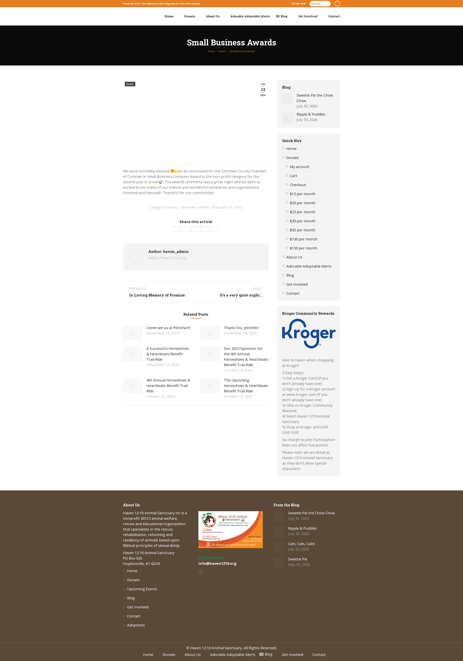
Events (130, 84)
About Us (294, 257)
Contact (293, 293)
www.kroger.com (301, 394)
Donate (292, 157)
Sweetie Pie (297, 559)
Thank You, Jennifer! (241, 327)
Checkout (298, 184)
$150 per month (303, 248)
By (195, 207)
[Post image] (133, 333)
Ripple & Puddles (311, 114)
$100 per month (303, 239)
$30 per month (302, 221)
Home (291, 148)
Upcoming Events (142, 588)
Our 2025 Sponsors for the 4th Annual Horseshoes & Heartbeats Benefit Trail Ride (246, 356)
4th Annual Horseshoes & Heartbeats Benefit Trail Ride (168, 385)
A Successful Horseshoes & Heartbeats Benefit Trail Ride (167, 354)
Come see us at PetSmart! (168, 327)
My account (299, 166)
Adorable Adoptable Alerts (309, 266)
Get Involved (297, 284)
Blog (290, 275)
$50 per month (302, 230)
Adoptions (136, 625)
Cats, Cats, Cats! (301, 543)
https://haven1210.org (167, 257)
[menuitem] (166, 16)
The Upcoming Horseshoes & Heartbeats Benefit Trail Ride (246, 385)
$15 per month (302, 193)
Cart (293, 175)
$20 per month (302, 202)
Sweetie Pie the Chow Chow (315, 98)
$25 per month (302, 211)
